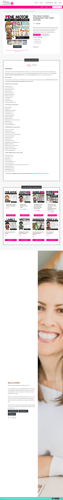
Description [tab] (29, 64)
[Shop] (15, 418)
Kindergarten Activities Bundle (42, 173)
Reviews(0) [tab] (34, 64)
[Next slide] (26, 42)
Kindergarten (15, 50)
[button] (9, 42)
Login (60, 2)
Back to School (17, 51)
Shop (37, 2)
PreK (11, 50)
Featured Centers (21, 50)
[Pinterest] (13, 418)
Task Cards (8, 50)
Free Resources (49, 2)
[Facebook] (8, 418)
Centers (26, 50)
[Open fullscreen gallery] (28, 38)
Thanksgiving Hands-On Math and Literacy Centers (38, 233)
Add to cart (37, 34)
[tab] (16, 38)
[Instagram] (11, 418)
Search (61, 7)
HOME (42, 7)
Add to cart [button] (11, 215)
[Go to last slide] (7, 42)
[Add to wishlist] (30, 14)
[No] (61, 498)
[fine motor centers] (17, 27)
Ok (52, 498)
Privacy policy (57, 498)
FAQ (56, 2)
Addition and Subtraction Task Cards (24, 206)
